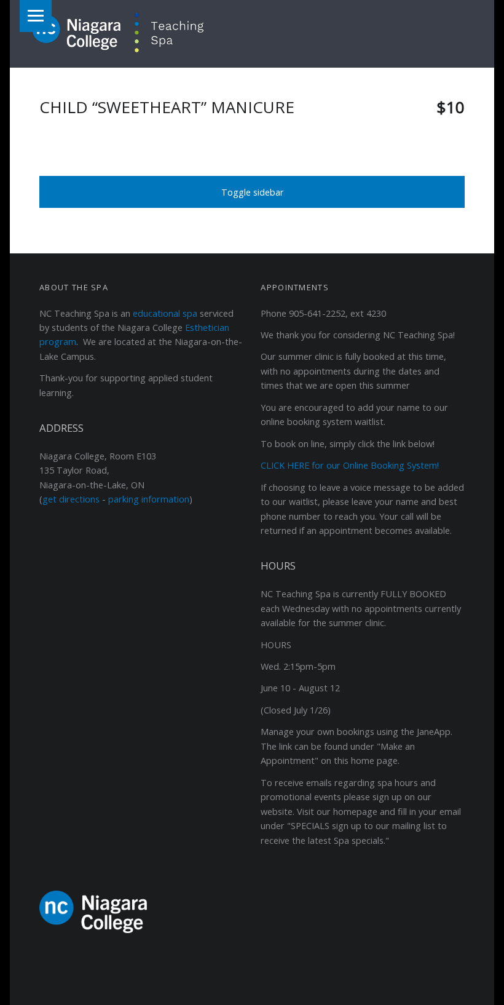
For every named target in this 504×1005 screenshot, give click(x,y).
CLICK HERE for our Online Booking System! (350, 465)
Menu (36, 16)
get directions (71, 499)
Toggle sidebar (252, 192)
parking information (148, 499)
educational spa (165, 313)
